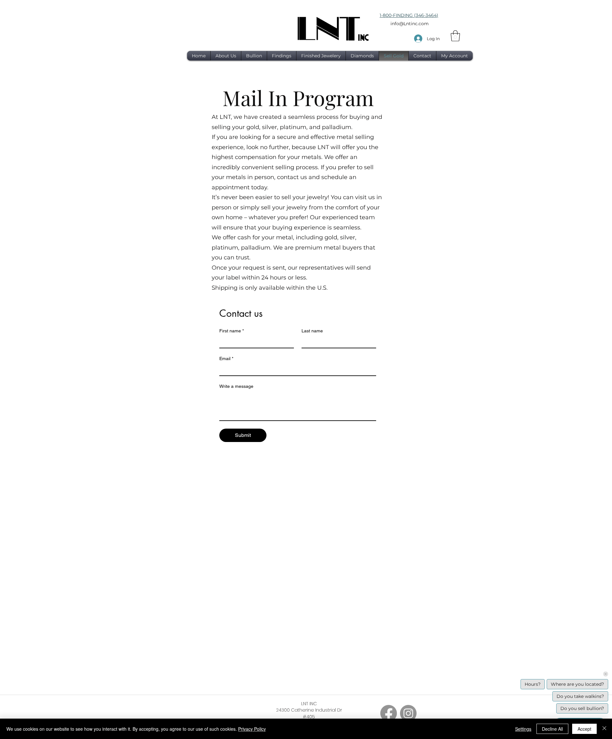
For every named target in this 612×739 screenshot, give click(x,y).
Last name (312, 330)
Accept (584, 729)
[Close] (604, 729)
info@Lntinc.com (409, 23)
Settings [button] (523, 729)
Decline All (552, 729)
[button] (455, 35)
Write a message (236, 386)
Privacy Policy (252, 729)
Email (226, 358)
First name (231, 330)
